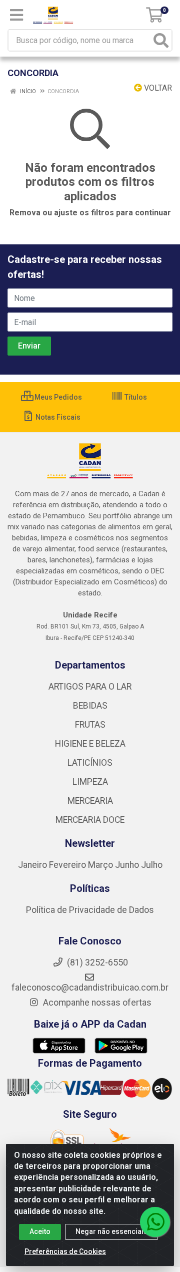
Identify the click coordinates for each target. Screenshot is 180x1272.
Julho (151, 865)
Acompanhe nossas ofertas (96, 1003)
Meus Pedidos (57, 397)
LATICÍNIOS (90, 763)
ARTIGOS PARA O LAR (90, 687)
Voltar (157, 88)
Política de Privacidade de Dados (90, 910)
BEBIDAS (90, 706)
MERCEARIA (90, 801)
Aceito (40, 1231)
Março (101, 865)
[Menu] (17, 15)
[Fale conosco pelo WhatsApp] (155, 1222)
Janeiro (33, 865)
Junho (127, 865)
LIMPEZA (90, 782)
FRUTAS (90, 725)
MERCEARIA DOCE (90, 820)
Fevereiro (68, 865)
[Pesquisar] (161, 40)
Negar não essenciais (112, 1231)
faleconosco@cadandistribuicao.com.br (90, 988)
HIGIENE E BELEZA (90, 744)
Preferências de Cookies (65, 1251)
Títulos (135, 397)
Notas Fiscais (57, 417)
